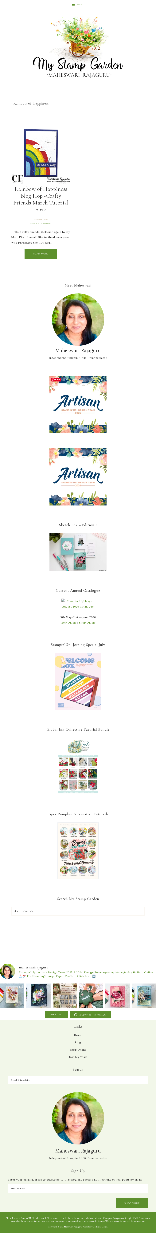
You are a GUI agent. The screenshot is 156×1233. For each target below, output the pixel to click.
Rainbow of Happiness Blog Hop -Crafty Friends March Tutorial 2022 (40, 199)
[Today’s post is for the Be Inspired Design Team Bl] (144, 996)
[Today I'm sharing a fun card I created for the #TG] (12, 996)
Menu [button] (81, 4)
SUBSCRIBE (132, 1203)
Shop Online (87, 622)
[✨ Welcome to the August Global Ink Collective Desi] (91, 996)
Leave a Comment (40, 223)
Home (78, 1035)
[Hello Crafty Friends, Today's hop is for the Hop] (117, 996)
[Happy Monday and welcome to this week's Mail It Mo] (38, 996)
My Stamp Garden (78, 46)
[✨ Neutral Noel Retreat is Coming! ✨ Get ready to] (65, 996)
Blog (78, 1042)
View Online (68, 622)
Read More (41, 254)
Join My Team (78, 1057)
